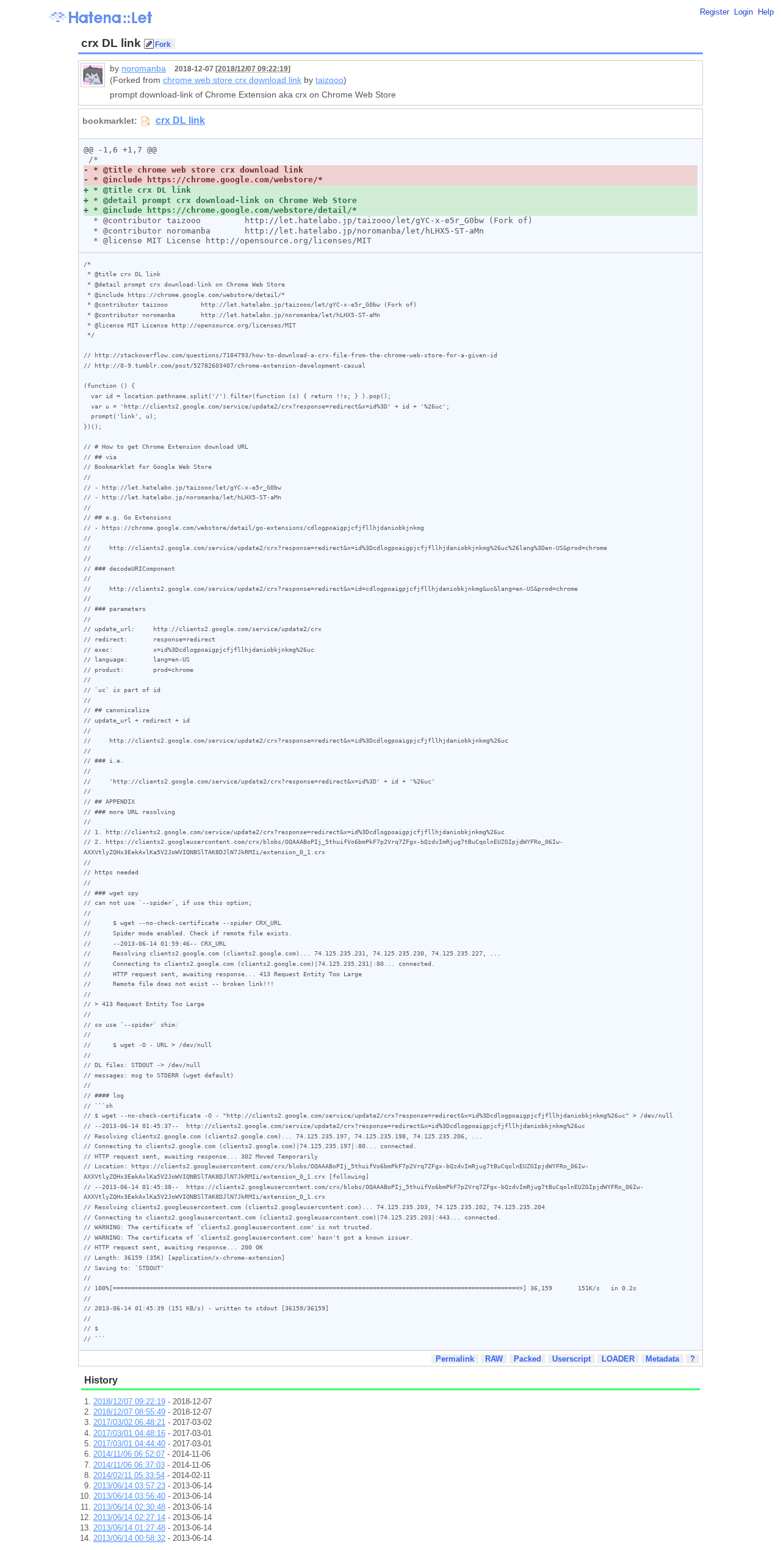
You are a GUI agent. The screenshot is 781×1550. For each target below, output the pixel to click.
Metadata (662, 1358)
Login (743, 11)
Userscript (571, 1358)
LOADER (618, 1358)
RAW (494, 1358)
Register (714, 11)
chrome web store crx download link (232, 80)
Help (766, 11)
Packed (527, 1358)
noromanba (143, 68)
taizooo (329, 80)
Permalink (455, 1358)
